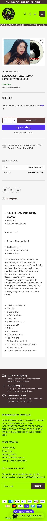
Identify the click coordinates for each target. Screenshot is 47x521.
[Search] (25, 14)
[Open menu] (42, 14)
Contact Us (7, 451)
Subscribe (38, 486)
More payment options (23, 132)
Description (11, 198)
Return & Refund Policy (13, 457)
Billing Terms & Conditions (14, 461)
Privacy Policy (8, 448)
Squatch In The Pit (10, 71)
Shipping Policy (9, 454)
